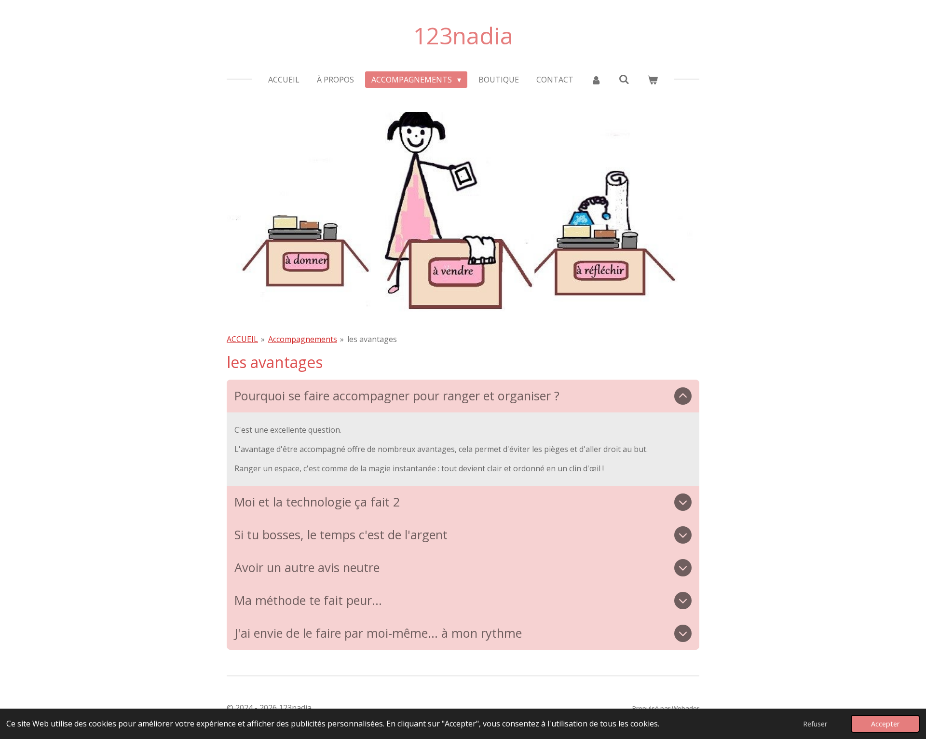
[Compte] (596, 79)
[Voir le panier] (652, 79)
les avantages (372, 339)
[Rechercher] (624, 79)
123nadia (463, 35)
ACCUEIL (242, 339)
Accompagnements (302, 339)
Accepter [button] (885, 723)
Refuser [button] (815, 723)
